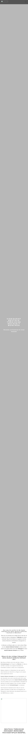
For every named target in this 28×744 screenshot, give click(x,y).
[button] (26, 2)
